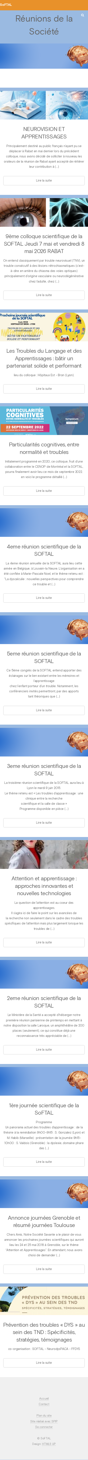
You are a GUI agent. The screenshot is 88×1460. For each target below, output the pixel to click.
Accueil (44, 1398)
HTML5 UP (49, 1444)
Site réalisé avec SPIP (44, 1421)
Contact (44, 1404)
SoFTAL (6, 4)
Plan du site (44, 1415)
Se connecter (44, 1427)
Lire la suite (44, 180)
